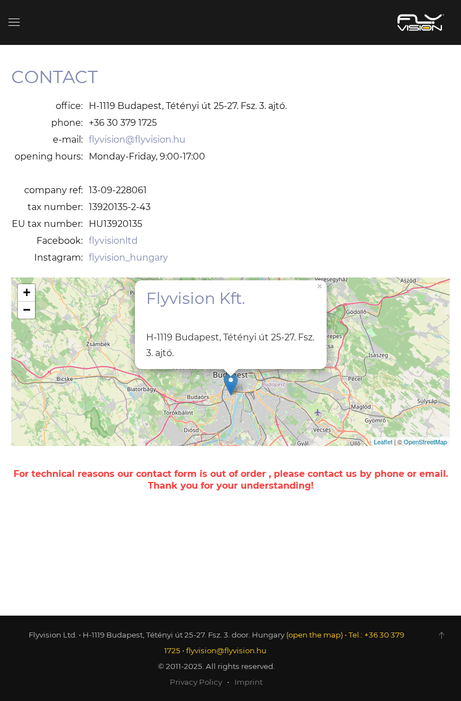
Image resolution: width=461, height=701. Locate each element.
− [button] (26, 310)
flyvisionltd (113, 240)
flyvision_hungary (128, 257)
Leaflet (383, 441)
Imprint (248, 681)
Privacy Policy (196, 681)
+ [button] (26, 292)
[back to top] (441, 635)
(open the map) (314, 634)
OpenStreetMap (425, 441)
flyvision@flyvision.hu (137, 139)
